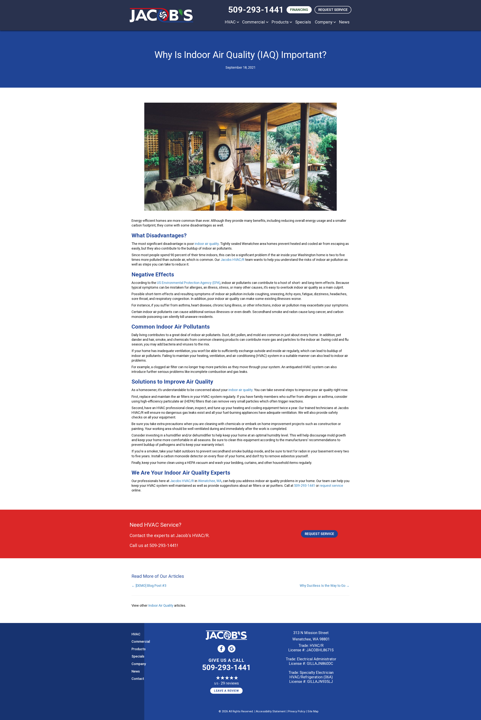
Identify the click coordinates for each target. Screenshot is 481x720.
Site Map (313, 711)
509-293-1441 (256, 10)
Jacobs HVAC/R (232, 260)
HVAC (230, 22)
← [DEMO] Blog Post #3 (149, 586)
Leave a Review (226, 690)
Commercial (253, 22)
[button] (238, 22)
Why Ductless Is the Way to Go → (324, 586)
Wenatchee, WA (210, 481)
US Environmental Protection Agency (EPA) (188, 283)
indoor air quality (207, 244)
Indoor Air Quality (160, 605)
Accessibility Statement (271, 711)
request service (331, 486)
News (344, 22)
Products (280, 22)
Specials (303, 22)
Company (323, 22)
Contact (138, 679)
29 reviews (230, 683)
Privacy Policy (296, 711)
